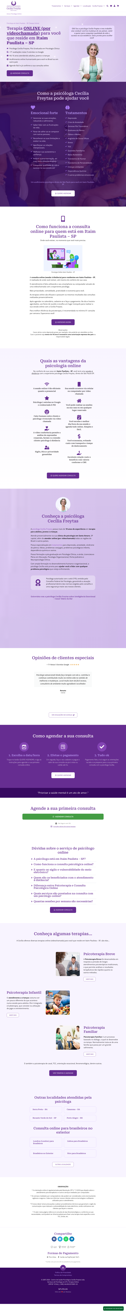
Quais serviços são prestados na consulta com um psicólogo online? (63, 894)
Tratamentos (56, 6)
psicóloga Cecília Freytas (42, 529)
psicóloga (58, 373)
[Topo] (63, 1268)
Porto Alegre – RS (75, 1118)
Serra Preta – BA (40, 1109)
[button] (107, 6)
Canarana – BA (73, 1109)
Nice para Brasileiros (76, 1153)
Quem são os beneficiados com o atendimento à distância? (63, 879)
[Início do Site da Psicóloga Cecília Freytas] (14, 6)
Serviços (67, 6)
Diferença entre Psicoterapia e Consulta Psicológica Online (60, 887)
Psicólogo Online (16, 14)
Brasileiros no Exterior (43, 1153)
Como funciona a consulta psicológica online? (64, 864)
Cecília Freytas (97, 6)
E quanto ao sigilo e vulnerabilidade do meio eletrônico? (62, 871)
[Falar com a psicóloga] (111, 6)
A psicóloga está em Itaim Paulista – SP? (60, 858)
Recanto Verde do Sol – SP (44, 1118)
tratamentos (57, 545)
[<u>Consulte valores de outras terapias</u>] (51, 826)
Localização (87, 6)
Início (8, 14)
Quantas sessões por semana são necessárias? (63, 901)
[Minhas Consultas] (114, 6)
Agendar (76, 6)
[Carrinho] (118, 6)
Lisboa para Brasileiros (77, 1141)
